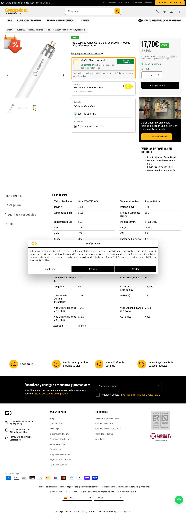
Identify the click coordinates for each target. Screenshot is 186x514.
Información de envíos (60, 434)
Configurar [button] (125, 511)
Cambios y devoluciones (61, 439)
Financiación (55, 449)
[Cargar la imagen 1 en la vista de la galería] (10, 108)
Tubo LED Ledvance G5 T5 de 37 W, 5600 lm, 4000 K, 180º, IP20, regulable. (56, 30)
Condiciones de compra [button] (108, 511)
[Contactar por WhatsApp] (179, 500)
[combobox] (93, 11)
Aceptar (135, 269)
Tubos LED (21, 30)
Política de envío (108, 487)
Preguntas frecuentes (60, 454)
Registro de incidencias (60, 459)
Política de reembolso (48, 487)
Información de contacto (128, 487)
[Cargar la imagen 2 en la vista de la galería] (22, 108)
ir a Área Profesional (156, 136)
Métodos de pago (57, 444)
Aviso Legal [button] (58, 511)
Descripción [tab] (13, 205)
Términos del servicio (90, 487)
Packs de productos (104, 434)
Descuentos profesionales (107, 418)
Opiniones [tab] (11, 224)
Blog (52, 418)
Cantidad (145, 69)
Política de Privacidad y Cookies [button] (80, 511)
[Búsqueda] (117, 11)
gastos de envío (168, 56)
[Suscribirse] (158, 386)
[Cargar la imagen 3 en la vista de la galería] (34, 108)
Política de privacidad (133, 394)
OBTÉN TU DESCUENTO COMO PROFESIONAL (161, 20)
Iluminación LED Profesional (108, 429)
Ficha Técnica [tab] (14, 196)
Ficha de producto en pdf (91, 126)
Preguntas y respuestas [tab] (20, 214)
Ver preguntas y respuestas (86, 53)
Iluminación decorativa (105, 423)
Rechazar (93, 269)
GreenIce (10, 30)
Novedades (100, 439)
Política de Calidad (58, 465)
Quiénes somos (57, 423)
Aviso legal (153, 394)
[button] (177, 11)
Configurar (50, 269)
